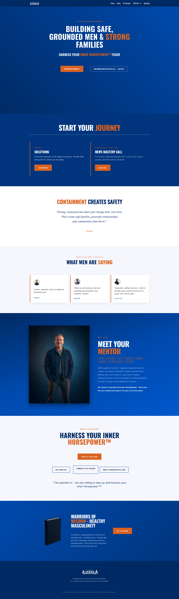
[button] (140, 3)
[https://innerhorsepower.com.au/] (34, 3)
